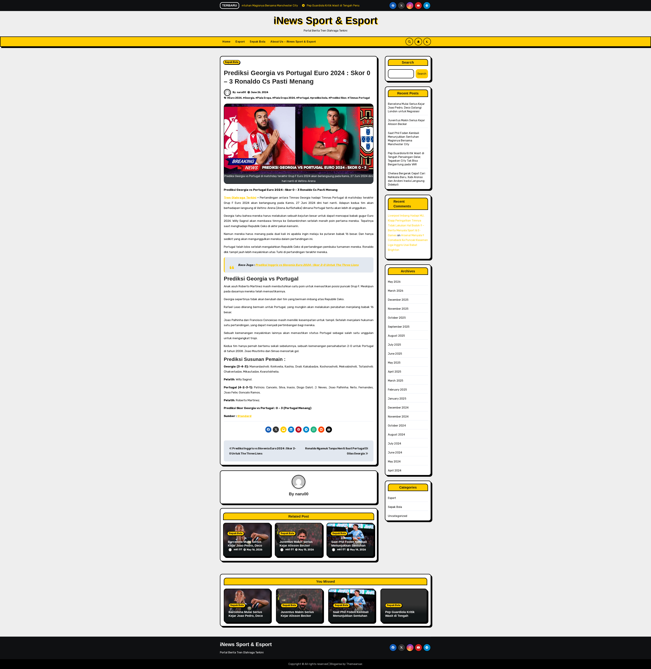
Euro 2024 (235, 97)
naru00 (241, 92)
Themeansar (354, 664)
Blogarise (336, 664)
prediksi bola (319, 97)
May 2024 (394, 461)
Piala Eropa (264, 97)
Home (226, 41)
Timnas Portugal (359, 97)
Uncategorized (397, 516)
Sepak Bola (257, 41)
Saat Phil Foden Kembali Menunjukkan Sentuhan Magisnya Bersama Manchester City (351, 617)
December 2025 (398, 299)
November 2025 (398, 308)
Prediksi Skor (338, 97)
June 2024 (395, 452)
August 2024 (396, 434)
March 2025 (395, 380)
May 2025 (394, 362)
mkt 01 (238, 549)
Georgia (249, 97)
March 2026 (395, 290)
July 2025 (394, 344)
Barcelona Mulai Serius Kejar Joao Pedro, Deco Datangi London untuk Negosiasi (406, 107)
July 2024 (394, 443)
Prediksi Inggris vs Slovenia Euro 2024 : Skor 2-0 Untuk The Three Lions (307, 265)
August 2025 (396, 335)
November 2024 (398, 416)
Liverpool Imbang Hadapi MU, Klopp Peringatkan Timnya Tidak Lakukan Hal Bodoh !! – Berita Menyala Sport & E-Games (406, 225)
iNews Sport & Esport (325, 20)
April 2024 (394, 470)
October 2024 (397, 425)
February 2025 (397, 389)
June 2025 (395, 353)
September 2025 (399, 326)
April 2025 (394, 371)
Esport (240, 41)
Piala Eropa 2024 (284, 97)
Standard (244, 416)
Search (408, 62)
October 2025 (397, 317)
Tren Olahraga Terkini (240, 197)
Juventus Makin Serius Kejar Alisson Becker (296, 543)
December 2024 (398, 407)
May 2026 (394, 281)
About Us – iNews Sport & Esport (293, 41)
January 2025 (397, 398)
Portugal (303, 97)
